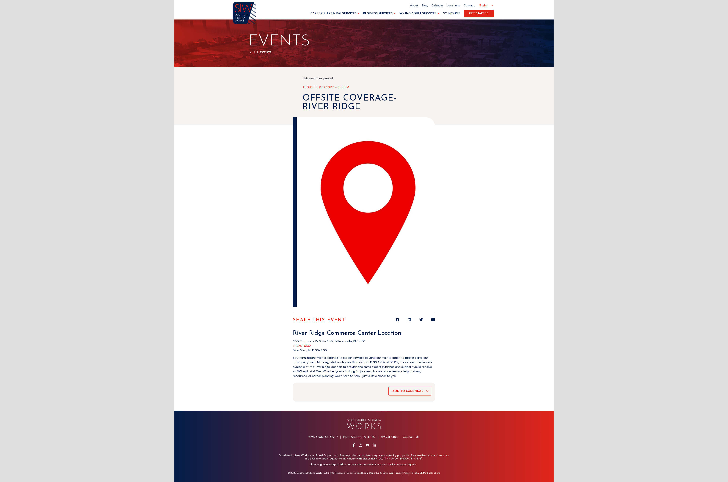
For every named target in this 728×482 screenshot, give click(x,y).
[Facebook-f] (353, 445)
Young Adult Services (417, 13)
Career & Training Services (334, 13)
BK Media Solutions (430, 472)
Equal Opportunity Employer (377, 472)
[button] (397, 319)
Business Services (377, 13)
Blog (425, 5)
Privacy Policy (402, 472)
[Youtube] (367, 445)
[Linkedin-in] (374, 445)
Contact (469, 5)
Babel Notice (354, 472)
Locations (453, 5)
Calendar (437, 5)
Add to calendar (408, 391)
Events (279, 41)
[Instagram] (360, 445)
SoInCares (451, 13)
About (414, 5)
